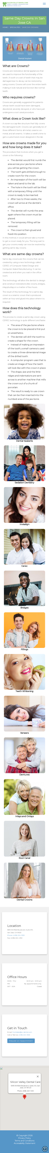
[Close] (37, 1076)
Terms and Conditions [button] (24, 1141)
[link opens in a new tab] (20, 1148)
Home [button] (5, 27)
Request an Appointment (21, 1041)
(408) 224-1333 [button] (24, 1035)
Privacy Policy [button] (24, 1138)
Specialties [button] (15, 27)
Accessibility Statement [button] (24, 1143)
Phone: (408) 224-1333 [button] (16, 935)
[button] (15, 4)
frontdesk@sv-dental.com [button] (22, 1032)
